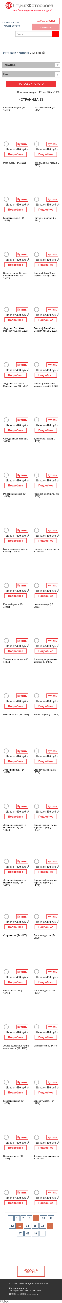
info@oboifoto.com (11, 22)
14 (27, 1225)
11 (51, 1218)
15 (35, 1225)
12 (12, 1225)
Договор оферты (18, 1288)
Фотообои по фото (31, 83)
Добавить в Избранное (6, 143)
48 (27, 1233)
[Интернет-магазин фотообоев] (29, 4)
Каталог (24, 53)
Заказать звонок (46, 21)
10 (43, 1218)
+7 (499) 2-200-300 (11, 26)
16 (42, 1225)
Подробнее (15, 154)
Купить (22, 144)
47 (20, 1233)
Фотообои (9, 53)
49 (35, 1233)
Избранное (46, 27)
